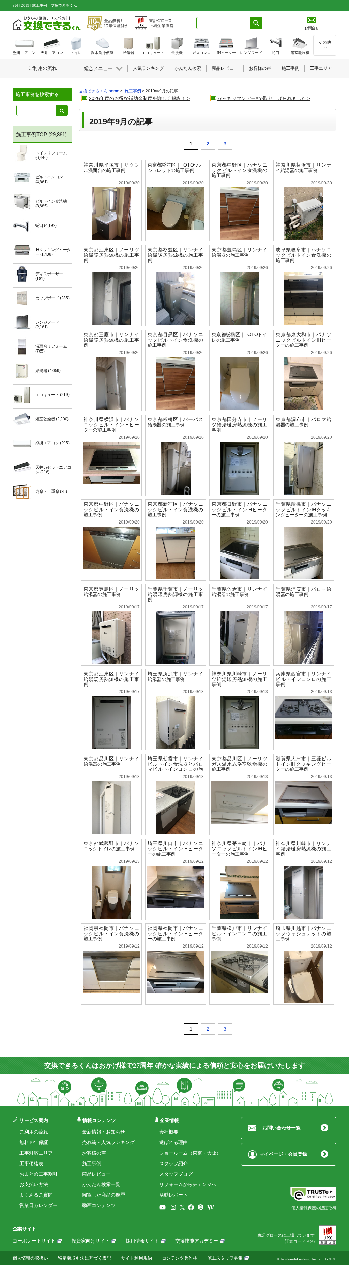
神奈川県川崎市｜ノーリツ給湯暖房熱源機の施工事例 (239, 679)
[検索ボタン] (256, 23)
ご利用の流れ (33, 1132)
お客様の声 (94, 1153)
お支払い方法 (33, 1184)
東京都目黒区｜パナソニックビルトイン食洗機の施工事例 (175, 340)
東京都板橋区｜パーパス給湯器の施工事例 (175, 422)
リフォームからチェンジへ (187, 1184)
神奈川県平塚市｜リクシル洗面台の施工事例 (111, 167)
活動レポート (173, 1195)
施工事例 (91, 1163)
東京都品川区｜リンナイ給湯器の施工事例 (111, 761)
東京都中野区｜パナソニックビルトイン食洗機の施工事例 (239, 170)
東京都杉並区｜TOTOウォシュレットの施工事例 (175, 167)
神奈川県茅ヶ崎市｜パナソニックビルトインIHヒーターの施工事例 (239, 849)
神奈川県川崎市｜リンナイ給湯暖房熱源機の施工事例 (303, 849)
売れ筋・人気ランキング (108, 1142)
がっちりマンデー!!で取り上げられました (261, 98)
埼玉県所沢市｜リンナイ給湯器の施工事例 (175, 676)
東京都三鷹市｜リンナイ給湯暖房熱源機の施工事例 (111, 340)
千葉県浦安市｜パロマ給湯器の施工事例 (303, 591)
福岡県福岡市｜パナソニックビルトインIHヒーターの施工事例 (175, 933)
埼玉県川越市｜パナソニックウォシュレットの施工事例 (303, 933)
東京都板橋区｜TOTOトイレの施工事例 (239, 337)
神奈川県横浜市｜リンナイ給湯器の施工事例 (303, 167)
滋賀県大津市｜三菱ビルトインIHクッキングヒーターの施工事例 (303, 764)
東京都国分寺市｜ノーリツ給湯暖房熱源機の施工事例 (239, 425)
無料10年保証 (33, 1142)
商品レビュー (96, 1174)
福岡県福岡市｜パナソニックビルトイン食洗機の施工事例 (111, 933)
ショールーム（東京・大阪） (190, 1153)
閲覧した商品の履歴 (103, 1195)
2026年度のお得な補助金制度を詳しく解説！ (137, 98)
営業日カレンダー (38, 1205)
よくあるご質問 (36, 1195)
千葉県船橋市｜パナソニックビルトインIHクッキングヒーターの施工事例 (303, 509)
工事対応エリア (36, 1153)
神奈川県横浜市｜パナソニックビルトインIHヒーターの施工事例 (111, 425)
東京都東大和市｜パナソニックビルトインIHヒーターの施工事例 (303, 340)
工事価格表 (31, 1163)
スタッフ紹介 (173, 1163)
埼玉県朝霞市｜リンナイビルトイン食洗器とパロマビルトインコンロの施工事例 (175, 766)
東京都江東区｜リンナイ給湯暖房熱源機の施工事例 (111, 679)
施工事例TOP (31, 134)
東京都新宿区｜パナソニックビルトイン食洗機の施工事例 (175, 509)
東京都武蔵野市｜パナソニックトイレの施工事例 (111, 846)
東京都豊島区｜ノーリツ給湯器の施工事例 (111, 591)
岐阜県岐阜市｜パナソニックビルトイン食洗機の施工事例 (303, 255)
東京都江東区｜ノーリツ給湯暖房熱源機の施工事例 (111, 255)
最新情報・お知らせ (103, 1132)
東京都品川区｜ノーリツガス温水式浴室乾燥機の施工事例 (239, 764)
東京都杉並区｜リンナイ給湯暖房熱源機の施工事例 (175, 255)
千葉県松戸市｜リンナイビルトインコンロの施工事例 (239, 933)
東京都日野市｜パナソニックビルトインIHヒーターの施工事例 (239, 509)
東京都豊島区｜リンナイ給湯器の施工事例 (239, 252)
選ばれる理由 (173, 1142)
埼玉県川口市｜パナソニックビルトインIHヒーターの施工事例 (175, 849)
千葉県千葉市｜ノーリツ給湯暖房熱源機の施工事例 (175, 594)
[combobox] (223, 23)
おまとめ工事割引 (38, 1174)
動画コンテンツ (99, 1205)
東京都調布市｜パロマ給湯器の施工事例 (303, 422)
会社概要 (168, 1132)
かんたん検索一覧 (101, 1184)
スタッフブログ (176, 1174)
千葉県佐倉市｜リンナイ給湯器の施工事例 (239, 591)
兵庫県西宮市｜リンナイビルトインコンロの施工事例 (303, 679)
